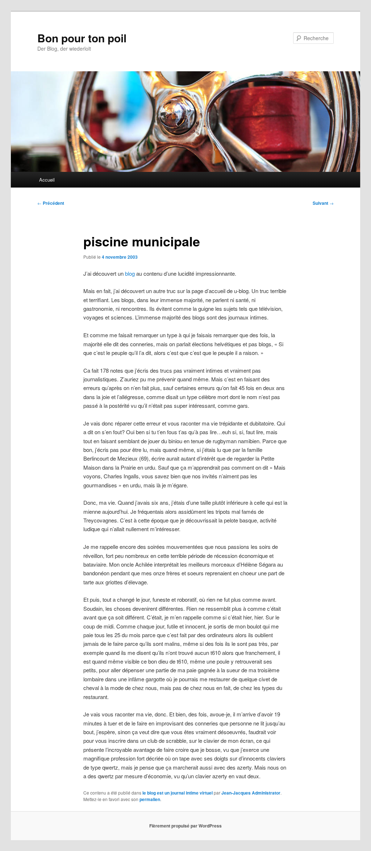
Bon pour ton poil (81, 38)
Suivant (323, 203)
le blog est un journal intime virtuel (177, 792)
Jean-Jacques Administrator (250, 792)
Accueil (47, 179)
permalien (149, 799)
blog (130, 273)
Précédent (50, 203)
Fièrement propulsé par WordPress (185, 825)
